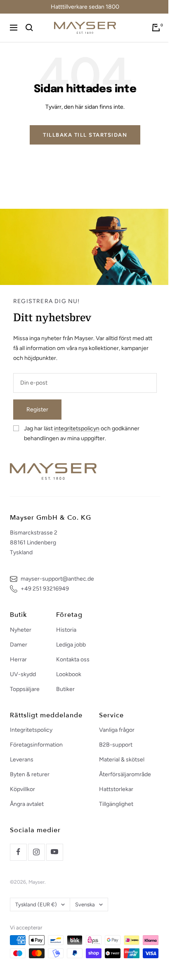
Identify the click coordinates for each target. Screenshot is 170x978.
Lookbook (68, 674)
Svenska (85, 904)
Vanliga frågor (117, 729)
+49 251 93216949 (45, 588)
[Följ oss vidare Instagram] (36, 852)
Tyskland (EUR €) (36, 904)
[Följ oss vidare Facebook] (18, 852)
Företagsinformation (36, 744)
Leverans (21, 759)
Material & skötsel (121, 759)
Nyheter (20, 629)
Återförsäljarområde (125, 774)
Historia (66, 629)
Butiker (65, 689)
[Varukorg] (156, 27)
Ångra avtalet (27, 804)
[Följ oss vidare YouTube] (54, 852)
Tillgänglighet (116, 804)
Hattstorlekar (116, 789)
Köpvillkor (22, 789)
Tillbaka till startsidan (85, 135)
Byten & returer (30, 774)
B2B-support (115, 744)
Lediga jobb (71, 644)
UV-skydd (23, 674)
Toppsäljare (25, 689)
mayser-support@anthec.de (57, 578)
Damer (18, 644)
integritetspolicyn (76, 428)
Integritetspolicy (31, 729)
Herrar (18, 659)
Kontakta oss (73, 659)
